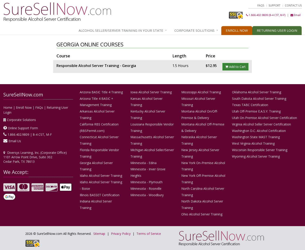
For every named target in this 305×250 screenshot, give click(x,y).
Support (274, 5)
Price (210, 55)
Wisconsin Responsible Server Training (259, 150)
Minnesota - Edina (143, 163)
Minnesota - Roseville (145, 188)
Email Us (14, 141)
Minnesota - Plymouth (146, 182)
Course (63, 55)
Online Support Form (23, 128)
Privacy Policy (121, 233)
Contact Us (293, 5)
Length (179, 55)
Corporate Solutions (194, 30)
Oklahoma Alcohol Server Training (256, 92)
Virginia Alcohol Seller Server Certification (261, 124)
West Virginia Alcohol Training (253, 143)
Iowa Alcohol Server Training (151, 92)
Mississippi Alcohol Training (201, 92)
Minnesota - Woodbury (147, 195)
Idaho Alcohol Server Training (101, 175)
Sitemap (99, 233)
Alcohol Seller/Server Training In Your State (121, 30)
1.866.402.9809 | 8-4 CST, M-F (30, 134)
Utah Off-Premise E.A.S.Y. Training (256, 111)
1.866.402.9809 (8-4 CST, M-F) (266, 15)
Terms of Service (148, 233)
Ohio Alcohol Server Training (201, 214)
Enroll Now (237, 30)
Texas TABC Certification (250, 105)
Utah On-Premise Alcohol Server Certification (264, 118)
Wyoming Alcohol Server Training (256, 156)
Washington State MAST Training (256, 137)
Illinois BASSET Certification (99, 195)
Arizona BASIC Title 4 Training (101, 92)
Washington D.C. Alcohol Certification (259, 131)
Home (7, 107)
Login (277, 30)
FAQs (260, 5)
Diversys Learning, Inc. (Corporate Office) (37, 152)
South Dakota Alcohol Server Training (259, 98)
